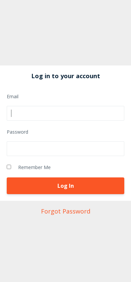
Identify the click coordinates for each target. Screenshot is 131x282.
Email (12, 96)
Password (17, 132)
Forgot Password (65, 211)
